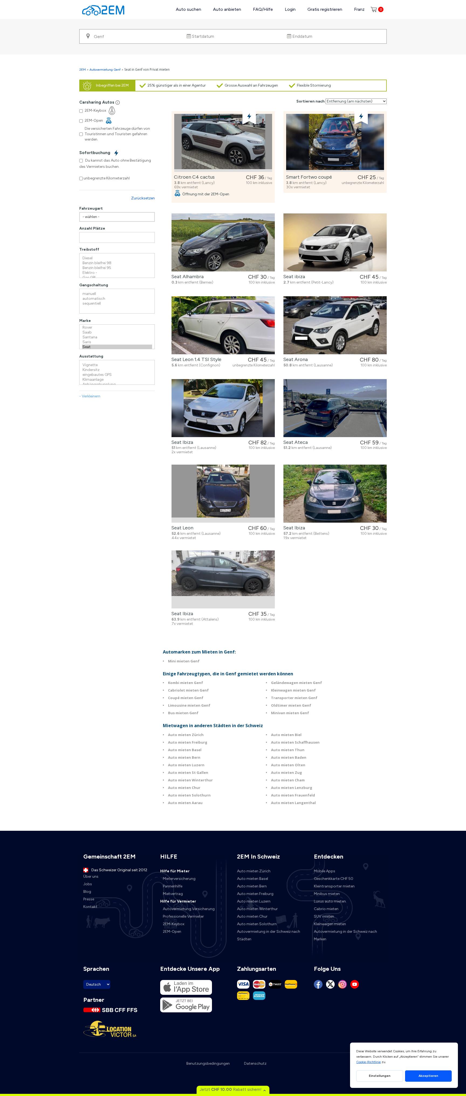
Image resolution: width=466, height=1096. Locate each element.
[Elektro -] (117, 272)
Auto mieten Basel (184, 749)
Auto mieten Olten (288, 765)
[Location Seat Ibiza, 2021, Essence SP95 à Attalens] (223, 579)
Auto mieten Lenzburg (291, 787)
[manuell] (117, 293)
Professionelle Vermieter (183, 916)
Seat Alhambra (186, 277)
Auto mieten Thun (287, 749)
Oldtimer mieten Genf (291, 705)
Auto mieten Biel (286, 734)
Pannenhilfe (172, 886)
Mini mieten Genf (184, 661)
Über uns (90, 876)
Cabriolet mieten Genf (188, 690)
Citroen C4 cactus (193, 177)
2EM (82, 70)
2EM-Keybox (173, 924)
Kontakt (90, 906)
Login (290, 9)
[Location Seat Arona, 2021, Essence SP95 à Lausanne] (335, 325)
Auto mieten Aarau (185, 802)
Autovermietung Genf (105, 70)
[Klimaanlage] (117, 379)
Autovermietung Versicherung (189, 909)
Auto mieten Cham (288, 780)
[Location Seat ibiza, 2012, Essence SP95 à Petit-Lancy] (335, 242)
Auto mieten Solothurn (189, 795)
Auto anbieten (227, 9)
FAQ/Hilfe (263, 9)
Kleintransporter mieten (334, 886)
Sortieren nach (310, 101)
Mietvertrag (173, 893)
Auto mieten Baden (288, 757)
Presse (88, 899)
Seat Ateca (294, 442)
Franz (359, 9)
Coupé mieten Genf (185, 697)
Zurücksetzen (143, 198)
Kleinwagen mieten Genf (293, 690)
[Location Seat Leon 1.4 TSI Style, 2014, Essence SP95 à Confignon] (223, 325)
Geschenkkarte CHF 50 (333, 878)
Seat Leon (181, 528)
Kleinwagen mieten (330, 924)
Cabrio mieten (326, 909)
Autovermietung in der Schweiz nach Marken (345, 935)
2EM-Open (172, 931)
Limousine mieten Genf (189, 705)
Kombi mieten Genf (185, 682)
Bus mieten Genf (183, 712)
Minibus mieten (327, 893)
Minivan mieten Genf (290, 712)
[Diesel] (117, 258)
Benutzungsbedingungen (208, 1063)
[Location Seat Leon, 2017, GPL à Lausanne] (223, 494)
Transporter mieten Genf (294, 697)
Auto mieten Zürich (186, 734)
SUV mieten (324, 916)
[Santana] (117, 337)
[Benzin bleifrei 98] (117, 263)
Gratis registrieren (324, 9)
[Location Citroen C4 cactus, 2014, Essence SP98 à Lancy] (223, 143)
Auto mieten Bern (184, 757)
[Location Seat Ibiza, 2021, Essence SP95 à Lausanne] (223, 408)
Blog (87, 891)
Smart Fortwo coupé (308, 177)
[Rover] (117, 327)
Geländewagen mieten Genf (296, 682)
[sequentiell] (117, 303)
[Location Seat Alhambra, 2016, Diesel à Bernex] (223, 242)
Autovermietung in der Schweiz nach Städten (268, 935)
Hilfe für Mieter (175, 871)
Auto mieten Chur (184, 787)
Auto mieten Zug (286, 772)
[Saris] (117, 342)
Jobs (87, 884)
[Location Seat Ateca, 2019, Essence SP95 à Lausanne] (335, 408)
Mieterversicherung (179, 878)
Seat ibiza (293, 277)
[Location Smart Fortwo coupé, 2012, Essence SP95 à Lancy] (335, 143)
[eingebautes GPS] (117, 374)
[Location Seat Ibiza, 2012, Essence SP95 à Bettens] (335, 494)
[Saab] (117, 332)
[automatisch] (117, 298)
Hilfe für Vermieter (178, 901)
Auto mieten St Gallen (188, 772)
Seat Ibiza (181, 442)
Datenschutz (255, 1063)
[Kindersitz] (117, 369)
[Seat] (117, 347)
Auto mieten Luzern (186, 765)
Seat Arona (294, 359)
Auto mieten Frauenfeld (293, 795)
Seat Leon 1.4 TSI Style (195, 359)
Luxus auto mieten (330, 901)
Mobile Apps (324, 871)
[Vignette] (117, 365)
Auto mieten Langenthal (293, 802)
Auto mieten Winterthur (190, 780)
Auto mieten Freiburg (187, 742)
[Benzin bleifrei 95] (117, 268)
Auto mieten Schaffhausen (295, 742)
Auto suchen (188, 9)
